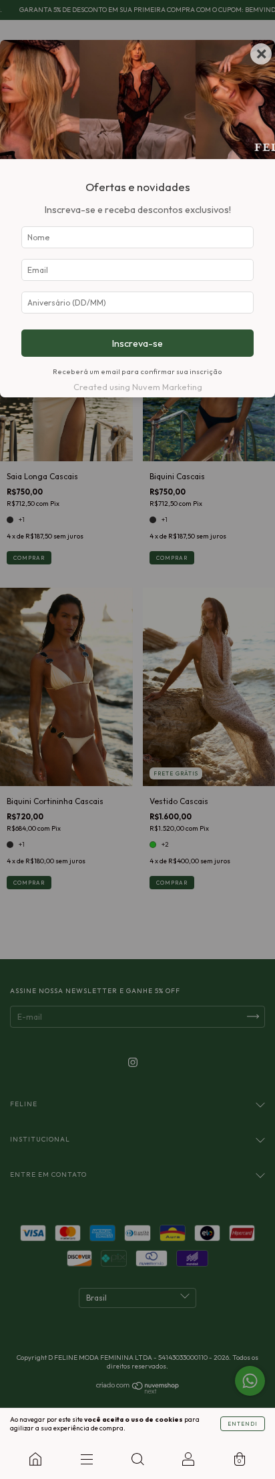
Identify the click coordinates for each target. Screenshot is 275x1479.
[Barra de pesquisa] (137, 1459)
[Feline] (35, 1459)
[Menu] (86, 1459)
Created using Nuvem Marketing (137, 386)
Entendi (243, 1423)
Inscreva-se (137, 343)
